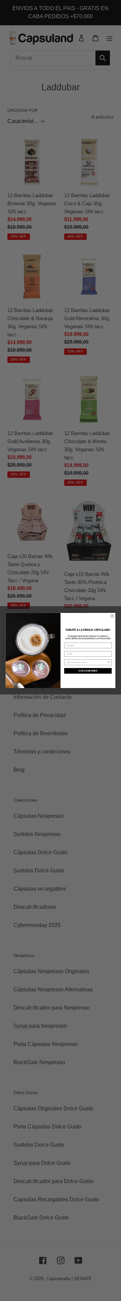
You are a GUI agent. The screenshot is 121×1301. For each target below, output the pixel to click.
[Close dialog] (112, 616)
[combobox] (87, 662)
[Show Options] (109, 662)
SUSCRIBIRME (87, 671)
